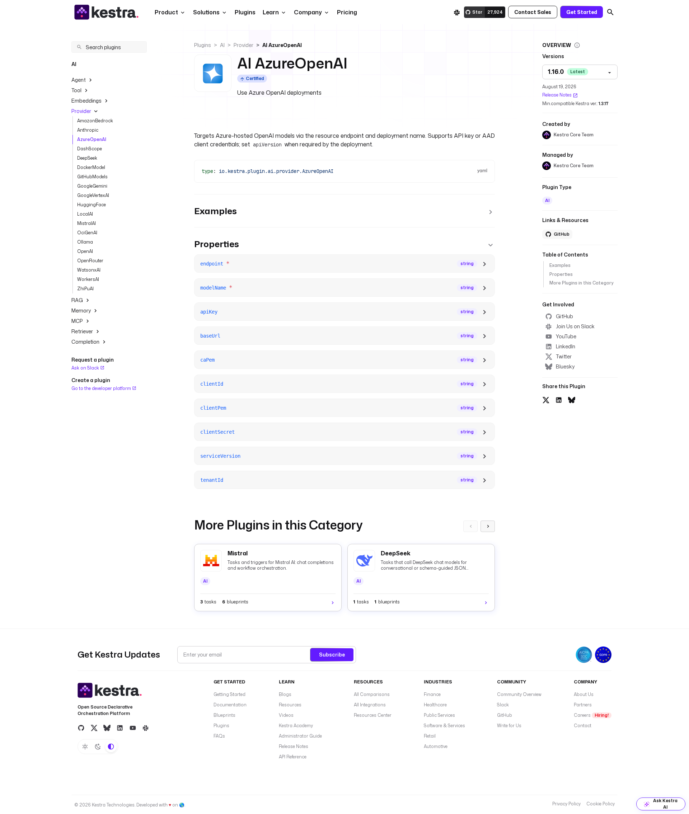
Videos (286, 715)
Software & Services (444, 726)
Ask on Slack (85, 368)
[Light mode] (85, 746)
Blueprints (224, 715)
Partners (583, 705)
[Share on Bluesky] (571, 399)
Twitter (564, 356)
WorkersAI (88, 279)
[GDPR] (603, 654)
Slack (503, 705)
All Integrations (370, 705)
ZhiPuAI (85, 289)
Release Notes (557, 95)
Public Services (439, 715)
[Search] (610, 12)
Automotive (435, 746)
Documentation (230, 705)
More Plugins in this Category (581, 283)
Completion (85, 341)
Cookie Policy (600, 804)
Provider (81, 111)
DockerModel (91, 167)
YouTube (566, 336)
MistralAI (86, 223)
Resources (290, 705)
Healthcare (435, 705)
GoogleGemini (92, 186)
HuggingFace (91, 205)
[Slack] (457, 12)
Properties (561, 274)
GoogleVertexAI (93, 195)
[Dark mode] (98, 746)
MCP (77, 320)
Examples (560, 266)
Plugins (202, 45)
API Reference (292, 757)
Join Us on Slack (575, 326)
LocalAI (85, 214)
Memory (81, 310)
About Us (584, 694)
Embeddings (86, 100)
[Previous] (470, 526)
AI (222, 45)
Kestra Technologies (113, 805)
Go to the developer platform (101, 388)
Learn (271, 12)
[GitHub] (81, 728)
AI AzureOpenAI (282, 45)
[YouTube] (132, 728)
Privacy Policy (566, 804)
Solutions (206, 12)
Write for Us (509, 726)
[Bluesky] (107, 728)
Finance (432, 694)
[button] (244, 12)
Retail (430, 736)
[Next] (488, 526)
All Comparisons (372, 694)
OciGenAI (87, 233)
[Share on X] (545, 399)
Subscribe (332, 654)
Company (308, 12)
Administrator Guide (300, 736)
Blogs (285, 694)
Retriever (82, 331)
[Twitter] (94, 728)
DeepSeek (87, 158)
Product (166, 12)
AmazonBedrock (95, 121)
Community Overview (519, 694)
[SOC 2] (584, 654)
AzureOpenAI (91, 139)
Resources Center (373, 715)
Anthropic (87, 130)
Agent (78, 79)
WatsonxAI (88, 270)
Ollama (85, 242)
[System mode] (111, 746)
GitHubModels (92, 177)
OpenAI (85, 251)
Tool (76, 90)
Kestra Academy (296, 726)
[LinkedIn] (119, 728)
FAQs (219, 736)
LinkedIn (565, 346)
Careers (591, 715)
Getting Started (229, 694)
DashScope (89, 149)
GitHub (564, 316)
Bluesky (565, 366)
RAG (77, 300)
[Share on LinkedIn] (558, 399)
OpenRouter (90, 261)
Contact (582, 726)
